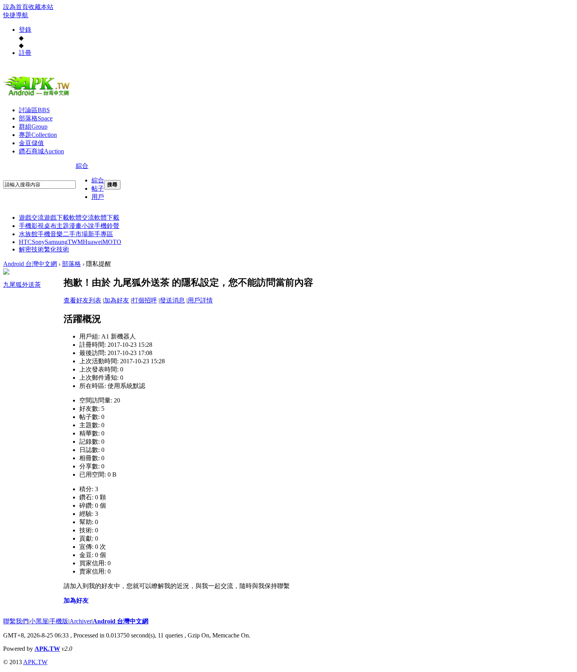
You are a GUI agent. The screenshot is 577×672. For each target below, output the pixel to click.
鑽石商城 (41, 151)
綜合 (82, 165)
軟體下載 (106, 217)
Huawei (92, 242)
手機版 (58, 621)
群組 (33, 126)
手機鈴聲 (106, 225)
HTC (25, 242)
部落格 (36, 118)
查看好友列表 (82, 300)
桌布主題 (56, 225)
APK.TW (47, 648)
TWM (75, 242)
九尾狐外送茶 (22, 284)
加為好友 (116, 300)
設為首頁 (15, 7)
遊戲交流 (31, 217)
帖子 (97, 188)
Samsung (56, 242)
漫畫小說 (81, 225)
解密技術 (31, 249)
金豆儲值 (31, 143)
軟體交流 (81, 217)
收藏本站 (40, 7)
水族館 (28, 234)
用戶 (97, 196)
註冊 (25, 52)
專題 (38, 134)
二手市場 (75, 234)
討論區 (34, 110)
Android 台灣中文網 (30, 263)
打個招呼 (144, 300)
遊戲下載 (56, 217)
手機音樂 (50, 234)
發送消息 (172, 300)
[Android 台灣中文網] (38, 95)
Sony (38, 242)
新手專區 (100, 234)
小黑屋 (38, 621)
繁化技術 (56, 249)
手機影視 (31, 225)
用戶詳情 (200, 300)
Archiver (80, 621)
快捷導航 (15, 15)
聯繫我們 (15, 621)
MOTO (111, 242)
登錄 (25, 29)
